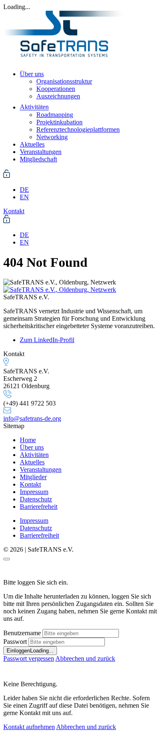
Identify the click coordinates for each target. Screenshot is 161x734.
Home (28, 439)
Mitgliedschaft (38, 159)
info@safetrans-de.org (32, 418)
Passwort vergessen (28, 658)
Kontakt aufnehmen (29, 726)
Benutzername (22, 632)
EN (24, 196)
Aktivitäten (34, 107)
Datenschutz (36, 499)
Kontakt (30, 484)
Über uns (32, 73)
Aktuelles (32, 144)
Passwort (15, 641)
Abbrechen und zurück (85, 658)
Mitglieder (33, 476)
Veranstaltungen (41, 151)
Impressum (34, 491)
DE (24, 189)
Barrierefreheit (38, 506)
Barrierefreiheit (39, 535)
